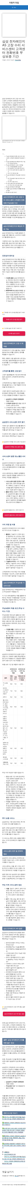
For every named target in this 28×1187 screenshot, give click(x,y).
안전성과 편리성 (13, 163)
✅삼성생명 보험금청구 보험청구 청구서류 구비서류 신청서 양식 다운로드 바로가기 (14, 1145)
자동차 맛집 (14, 2)
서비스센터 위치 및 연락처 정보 (15, 183)
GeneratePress (22, 1184)
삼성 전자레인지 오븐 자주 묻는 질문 (14, 1014)
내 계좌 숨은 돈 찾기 (14, 333)
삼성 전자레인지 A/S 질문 (13, 187)
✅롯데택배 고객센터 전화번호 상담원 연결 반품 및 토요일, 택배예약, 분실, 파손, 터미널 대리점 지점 (14, 1138)
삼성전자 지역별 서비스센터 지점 (14, 447)
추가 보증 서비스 (14, 181)
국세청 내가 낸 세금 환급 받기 (14, 319)
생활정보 (6, 1152)
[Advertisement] (14, 78)
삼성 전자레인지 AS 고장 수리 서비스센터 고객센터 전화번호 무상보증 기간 (15, 158)
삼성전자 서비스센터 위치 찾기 (17, 168)
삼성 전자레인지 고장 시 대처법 (15, 165)
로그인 (17, 1175)
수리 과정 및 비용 (14, 173)
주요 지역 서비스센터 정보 (16, 185)
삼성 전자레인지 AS (10, 1154)
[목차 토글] (3, 154)
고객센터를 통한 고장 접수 (16, 166)
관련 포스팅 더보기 (12, 192)
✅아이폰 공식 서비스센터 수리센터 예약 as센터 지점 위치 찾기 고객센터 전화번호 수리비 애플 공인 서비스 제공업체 (14, 1130)
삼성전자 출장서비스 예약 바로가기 (14, 515)
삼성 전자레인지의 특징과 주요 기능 (16, 161)
